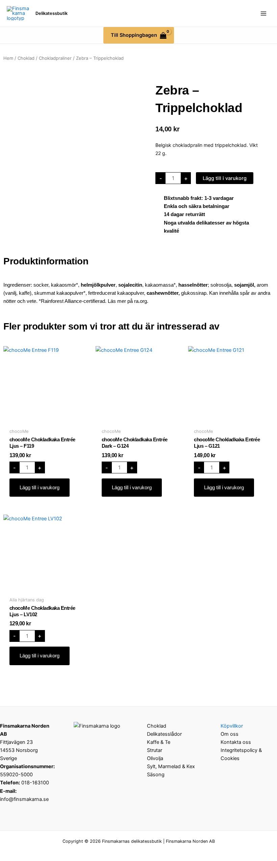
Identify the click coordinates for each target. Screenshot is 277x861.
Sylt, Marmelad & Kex (171, 766)
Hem (8, 58)
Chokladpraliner (55, 58)
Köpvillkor (232, 726)
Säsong (156, 775)
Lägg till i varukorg (225, 178)
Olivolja (155, 758)
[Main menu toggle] (263, 13)
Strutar (154, 750)
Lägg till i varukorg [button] (39, 487)
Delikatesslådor (164, 734)
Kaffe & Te (158, 742)
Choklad (26, 58)
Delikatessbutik (51, 13)
